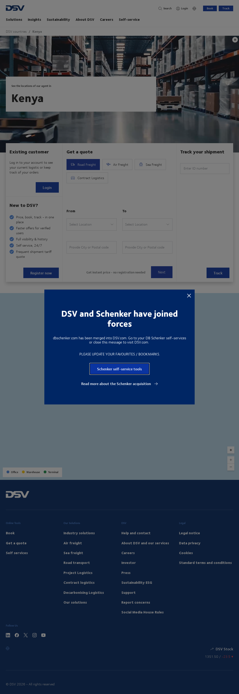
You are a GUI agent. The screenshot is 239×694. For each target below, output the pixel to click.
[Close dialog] (189, 295)
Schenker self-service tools (119, 369)
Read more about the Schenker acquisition (116, 384)
